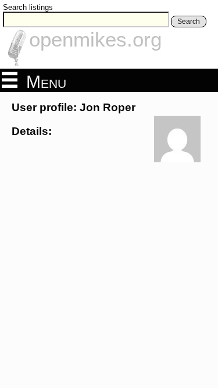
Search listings (28, 7)
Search (188, 21)
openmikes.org (95, 39)
